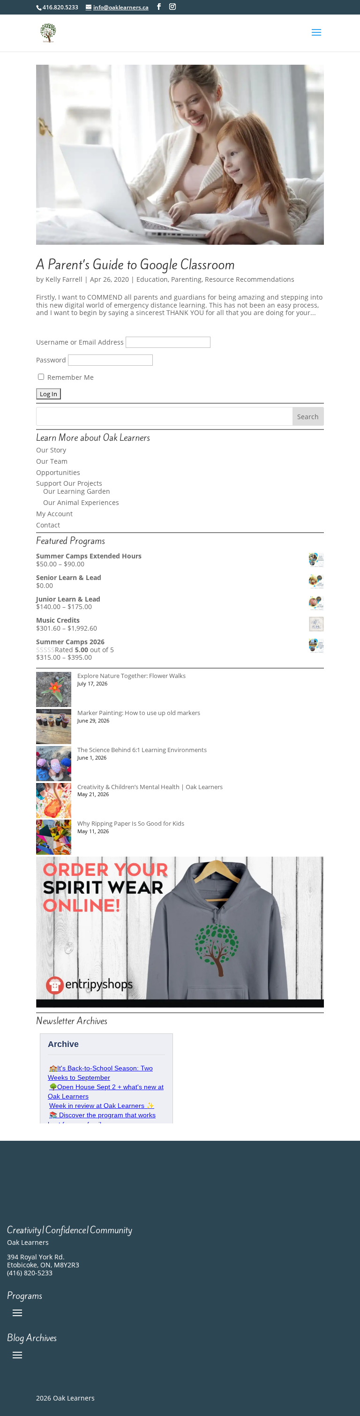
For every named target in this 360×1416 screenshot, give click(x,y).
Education (152, 279)
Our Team (52, 461)
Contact (48, 524)
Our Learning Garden (76, 491)
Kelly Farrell (63, 279)
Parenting (186, 279)
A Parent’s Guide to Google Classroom (135, 264)
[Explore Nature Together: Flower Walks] (53, 690)
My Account (54, 513)
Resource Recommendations (249, 279)
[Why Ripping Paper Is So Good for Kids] (53, 838)
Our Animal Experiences (81, 502)
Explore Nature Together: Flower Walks (131, 675)
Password (51, 359)
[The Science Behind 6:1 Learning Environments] (53, 764)
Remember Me (69, 377)
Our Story (51, 449)
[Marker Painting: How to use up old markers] (53, 727)
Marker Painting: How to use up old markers (138, 712)
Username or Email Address (80, 342)
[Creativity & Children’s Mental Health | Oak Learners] (53, 801)
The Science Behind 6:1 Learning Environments (142, 750)
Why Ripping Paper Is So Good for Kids (130, 823)
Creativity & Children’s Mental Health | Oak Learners (150, 787)
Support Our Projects (69, 483)
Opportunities (58, 472)
